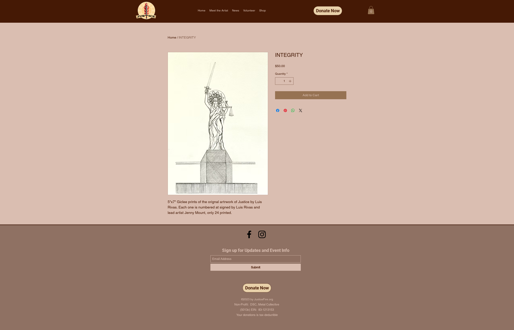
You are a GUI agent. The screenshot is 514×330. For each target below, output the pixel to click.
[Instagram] (262, 234)
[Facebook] (249, 234)
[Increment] (290, 81)
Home (172, 37)
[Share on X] (300, 110)
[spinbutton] (284, 81)
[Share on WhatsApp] (293, 110)
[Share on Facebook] (277, 110)
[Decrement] (278, 81)
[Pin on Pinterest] (285, 110)
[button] (371, 10)
